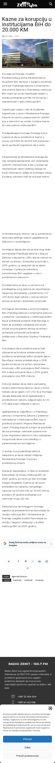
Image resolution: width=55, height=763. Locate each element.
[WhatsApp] (32, 561)
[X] (25, 561)
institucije (28, 580)
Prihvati (27, 739)
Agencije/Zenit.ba (19, 576)
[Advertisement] (27, 205)
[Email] (46, 561)
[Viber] (27, 569)
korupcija (39, 580)
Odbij (27, 747)
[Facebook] (18, 561)
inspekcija (17, 580)
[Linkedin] (39, 561)
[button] (50, 708)
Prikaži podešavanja (27, 755)
